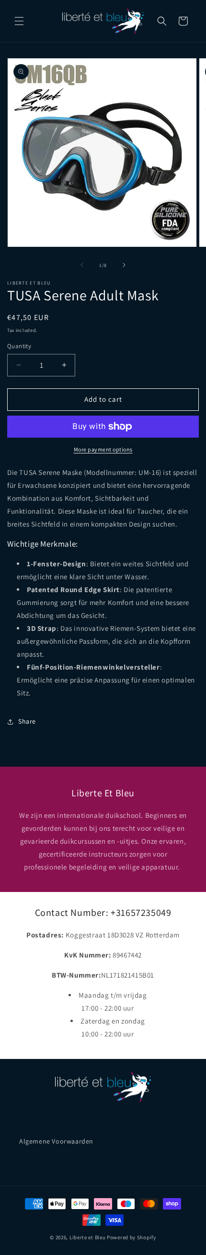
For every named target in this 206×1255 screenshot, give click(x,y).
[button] (19, 21)
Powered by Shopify (131, 1237)
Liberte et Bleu (87, 1237)
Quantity (19, 346)
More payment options (103, 449)
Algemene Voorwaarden (56, 1141)
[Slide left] (81, 264)
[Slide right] (124, 264)
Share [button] (27, 721)
